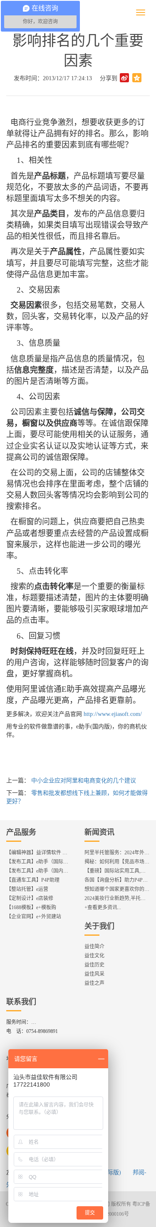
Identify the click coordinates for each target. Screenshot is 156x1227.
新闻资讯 (99, 832)
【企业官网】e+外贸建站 (33, 917)
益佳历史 (94, 965)
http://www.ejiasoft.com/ (113, 714)
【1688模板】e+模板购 (31, 907)
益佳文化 (94, 956)
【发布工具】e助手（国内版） (39, 871)
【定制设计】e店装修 (29, 898)
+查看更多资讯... (102, 907)
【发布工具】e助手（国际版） (39, 862)
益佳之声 (94, 983)
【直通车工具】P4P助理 (32, 880)
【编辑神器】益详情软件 (39, 853)
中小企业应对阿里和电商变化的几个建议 (83, 780)
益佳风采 (94, 974)
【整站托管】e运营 (27, 889)
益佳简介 (94, 946)
